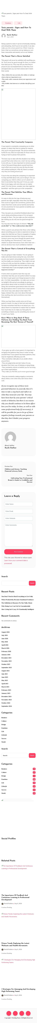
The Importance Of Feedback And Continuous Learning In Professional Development (15, 898)
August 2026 (5, 632)
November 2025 (6, 661)
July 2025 (4, 674)
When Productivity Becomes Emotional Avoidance (17, 599)
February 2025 (6, 690)
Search (4, 576)
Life (19, 23)
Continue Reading (6, 907)
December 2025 (6, 658)
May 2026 (4, 642)
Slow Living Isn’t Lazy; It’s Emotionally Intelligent (17, 609)
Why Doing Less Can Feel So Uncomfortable (15, 606)
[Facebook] (5, 451)
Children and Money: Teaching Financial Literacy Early (16, 470)
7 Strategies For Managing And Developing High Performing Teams (18, 990)
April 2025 (4, 683)
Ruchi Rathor (8, 903)
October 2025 (5, 664)
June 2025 (4, 677)
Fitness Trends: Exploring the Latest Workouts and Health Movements (15, 944)
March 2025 (5, 687)
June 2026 (4, 638)
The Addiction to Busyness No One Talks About (16, 603)
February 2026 (6, 651)
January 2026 (5, 654)
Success (3, 738)
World (3, 742)
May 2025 (4, 680)
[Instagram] (10, 451)
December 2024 (6, 696)
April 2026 (4, 645)
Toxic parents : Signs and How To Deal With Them (16, 29)
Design (3, 724)
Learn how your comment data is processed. (16, 562)
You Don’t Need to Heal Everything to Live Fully (17, 596)
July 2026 (4, 635)
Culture (3, 721)
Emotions (8, 23)
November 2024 (6, 700)
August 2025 (5, 671)
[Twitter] (8, 451)
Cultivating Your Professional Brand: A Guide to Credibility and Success (20, 480)
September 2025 (6, 667)
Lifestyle (4, 735)
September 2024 (6, 706)
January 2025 (5, 693)
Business (4, 717)
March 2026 (5, 648)
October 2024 (5, 703)
